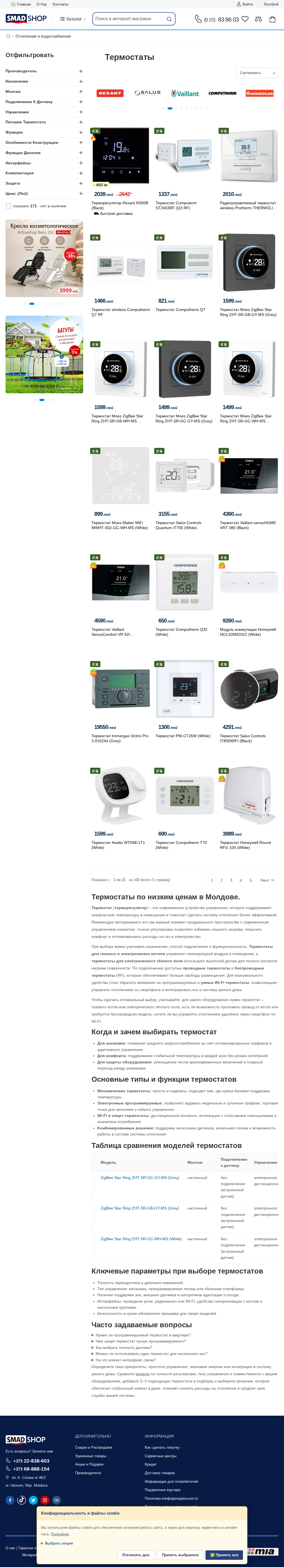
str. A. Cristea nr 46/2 (29, 1478)
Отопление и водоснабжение (43, 36)
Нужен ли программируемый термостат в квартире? (143, 1335)
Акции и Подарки (89, 1464)
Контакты (61, 4)
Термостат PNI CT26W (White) (183, 736)
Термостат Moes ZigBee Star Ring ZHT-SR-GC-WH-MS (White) (246, 421)
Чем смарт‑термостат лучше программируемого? (141, 1341)
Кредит (151, 1464)
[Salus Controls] (110, 93)
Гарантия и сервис (33, 1548)
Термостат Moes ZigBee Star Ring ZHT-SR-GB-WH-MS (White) (117, 421)
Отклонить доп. (136, 1555)
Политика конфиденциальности (171, 1498)
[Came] (260, 93)
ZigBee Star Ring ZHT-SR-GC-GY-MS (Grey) (140, 1177)
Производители (88, 1473)
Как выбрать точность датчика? (124, 1347)
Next (265, 880)
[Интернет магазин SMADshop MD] (26, 19)
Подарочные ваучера (162, 1490)
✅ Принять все (224, 1555)
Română (271, 4)
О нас (42, 4)
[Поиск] (169, 18)
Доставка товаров (160, 1473)
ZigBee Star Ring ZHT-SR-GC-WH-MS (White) (141, 1239)
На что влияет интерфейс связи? (126, 1360)
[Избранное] (245, 19)
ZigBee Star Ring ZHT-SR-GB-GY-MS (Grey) (140, 1208)
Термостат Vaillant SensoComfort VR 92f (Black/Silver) (111, 634)
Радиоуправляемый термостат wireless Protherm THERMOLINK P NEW (249, 208)
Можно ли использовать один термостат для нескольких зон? (151, 1353)
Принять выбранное (180, 1555)
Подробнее (60, 1534)
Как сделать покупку (162, 1447)
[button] (72, 19)
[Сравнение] (258, 19)
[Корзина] (272, 19)
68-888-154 (31, 1468)
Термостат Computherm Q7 (180, 309)
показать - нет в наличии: (40, 206)
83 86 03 (221, 19)
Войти (247, 4)
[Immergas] (222, 93)
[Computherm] (185, 93)
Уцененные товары (90, 1456)
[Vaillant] (147, 93)
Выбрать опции (59, 1543)
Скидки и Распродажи (93, 1447)
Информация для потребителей (171, 1481)
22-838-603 (31, 1460)
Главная (24, 4)
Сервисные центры (160, 1456)
